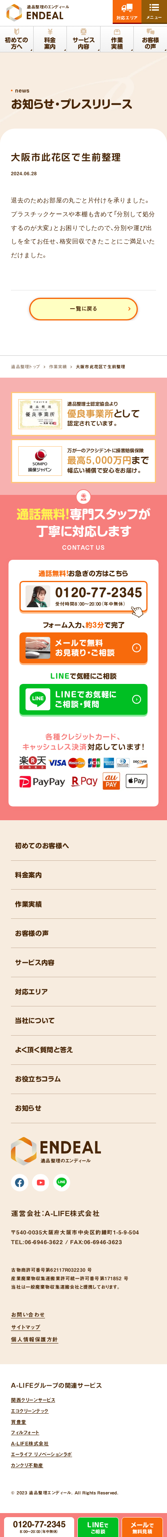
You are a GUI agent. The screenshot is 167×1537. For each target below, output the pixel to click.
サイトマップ (25, 1327)
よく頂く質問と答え (44, 1050)
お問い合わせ (28, 1315)
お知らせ (28, 1108)
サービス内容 (35, 962)
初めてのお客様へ (42, 846)
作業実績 (58, 367)
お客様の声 (32, 933)
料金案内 (28, 875)
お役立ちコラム (38, 1079)
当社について (35, 1020)
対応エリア (31, 992)
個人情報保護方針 (34, 1339)
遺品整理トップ (25, 367)
